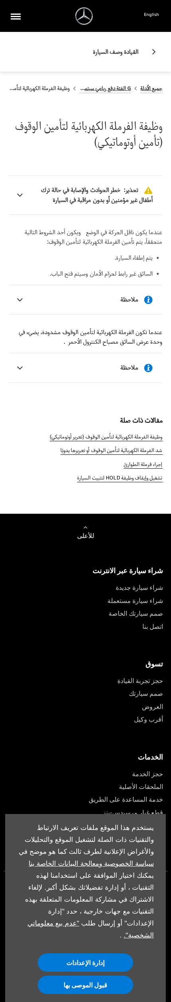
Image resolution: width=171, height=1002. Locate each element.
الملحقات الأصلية (141, 787)
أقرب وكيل (148, 719)
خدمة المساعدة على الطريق (126, 799)
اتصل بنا (152, 626)
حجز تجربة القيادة (140, 681)
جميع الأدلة (151, 88)
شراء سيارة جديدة (139, 587)
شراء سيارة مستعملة (135, 601)
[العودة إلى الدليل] (151, 52)
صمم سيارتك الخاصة (136, 613)
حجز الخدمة (147, 774)
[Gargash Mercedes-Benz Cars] (84, 16)
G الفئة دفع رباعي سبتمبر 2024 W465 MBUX (105, 88)
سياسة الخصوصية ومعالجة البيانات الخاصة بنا (91, 863)
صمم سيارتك (146, 693)
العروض (152, 707)
